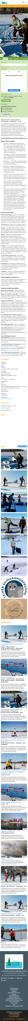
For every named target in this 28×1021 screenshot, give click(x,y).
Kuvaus (5, 58)
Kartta (10, 58)
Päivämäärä (4, 69)
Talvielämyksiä (14, 989)
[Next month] (25, 72)
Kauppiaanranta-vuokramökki (8, 347)
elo (9, 71)
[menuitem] (23, 2)
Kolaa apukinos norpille (6, 6)
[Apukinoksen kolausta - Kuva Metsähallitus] (14, 566)
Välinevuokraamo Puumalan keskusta (14, 1000)
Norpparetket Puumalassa (14, 992)
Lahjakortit (14, 991)
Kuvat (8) (16, 58)
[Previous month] (3, 72)
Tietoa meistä (14, 1003)
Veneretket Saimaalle (14, 997)
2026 (19, 71)
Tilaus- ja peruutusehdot (9, 1019)
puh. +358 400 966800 (14, 1015)
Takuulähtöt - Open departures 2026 (14, 1006)
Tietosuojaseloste (20, 1019)
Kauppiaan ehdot (7, 114)
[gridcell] (3, 76)
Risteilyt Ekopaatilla (14, 995)
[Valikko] (26, 2)
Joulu (14, 1004)
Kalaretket (14, 994)
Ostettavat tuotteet (14, 1001)
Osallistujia (3, 62)
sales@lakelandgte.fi (6, 407)
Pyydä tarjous (6, 100)
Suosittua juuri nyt (14, 988)
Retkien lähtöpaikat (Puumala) (14, 998)
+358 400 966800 (5, 409)
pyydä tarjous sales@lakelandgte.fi (18, 975)
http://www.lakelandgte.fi (7, 398)
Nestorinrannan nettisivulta (12, 350)
